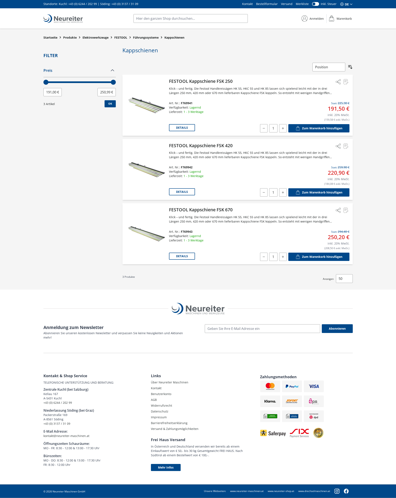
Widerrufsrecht (161, 405)
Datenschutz (159, 411)
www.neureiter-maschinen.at (247, 491)
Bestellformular (267, 4)
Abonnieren (337, 328)
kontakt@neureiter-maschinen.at (66, 436)
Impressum (159, 417)
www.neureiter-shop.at (281, 491)
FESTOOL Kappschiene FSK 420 (201, 145)
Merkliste (302, 4)
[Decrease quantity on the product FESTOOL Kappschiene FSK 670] (264, 257)
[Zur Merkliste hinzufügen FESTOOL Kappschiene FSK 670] (345, 210)
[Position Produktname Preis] (328, 67)
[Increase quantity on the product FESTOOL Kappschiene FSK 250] (283, 128)
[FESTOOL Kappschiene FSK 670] (146, 234)
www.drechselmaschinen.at (314, 491)
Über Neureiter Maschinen (169, 382)
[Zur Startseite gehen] (63, 18)
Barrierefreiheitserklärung (169, 423)
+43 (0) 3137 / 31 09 (124, 4)
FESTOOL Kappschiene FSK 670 (201, 210)
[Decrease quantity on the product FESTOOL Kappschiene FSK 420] (264, 192)
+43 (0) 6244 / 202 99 (82, 4)
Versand (286, 4)
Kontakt (247, 4)
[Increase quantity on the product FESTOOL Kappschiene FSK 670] (283, 257)
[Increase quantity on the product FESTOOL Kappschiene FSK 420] (283, 192)
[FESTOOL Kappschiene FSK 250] (146, 105)
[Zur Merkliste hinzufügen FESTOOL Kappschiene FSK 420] (345, 146)
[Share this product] (338, 82)
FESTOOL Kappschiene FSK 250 (201, 81)
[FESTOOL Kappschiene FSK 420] (146, 169)
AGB (154, 400)
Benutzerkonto (161, 394)
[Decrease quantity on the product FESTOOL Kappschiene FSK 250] (264, 128)
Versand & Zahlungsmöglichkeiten (175, 429)
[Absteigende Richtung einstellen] (350, 67)
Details (182, 128)
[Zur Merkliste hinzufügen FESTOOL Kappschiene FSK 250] (345, 82)
